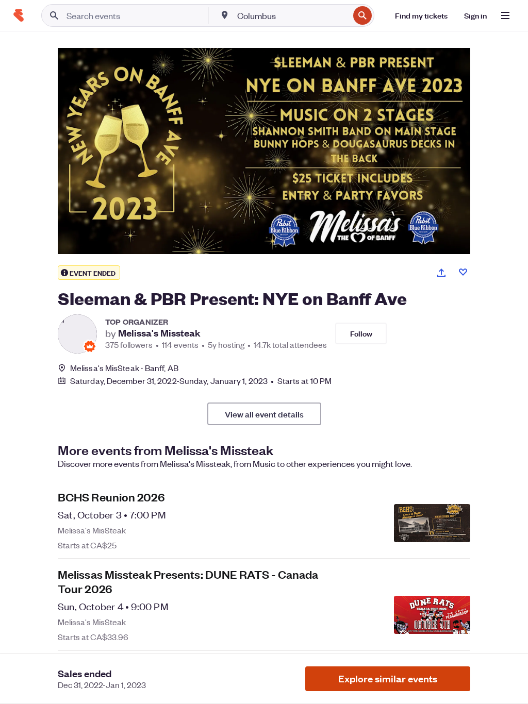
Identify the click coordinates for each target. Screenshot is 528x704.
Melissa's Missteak (159, 333)
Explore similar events (387, 678)
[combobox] (292, 15)
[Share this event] (441, 272)
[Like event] (463, 272)
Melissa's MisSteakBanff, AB (124, 367)
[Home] (18, 15)
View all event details (264, 414)
